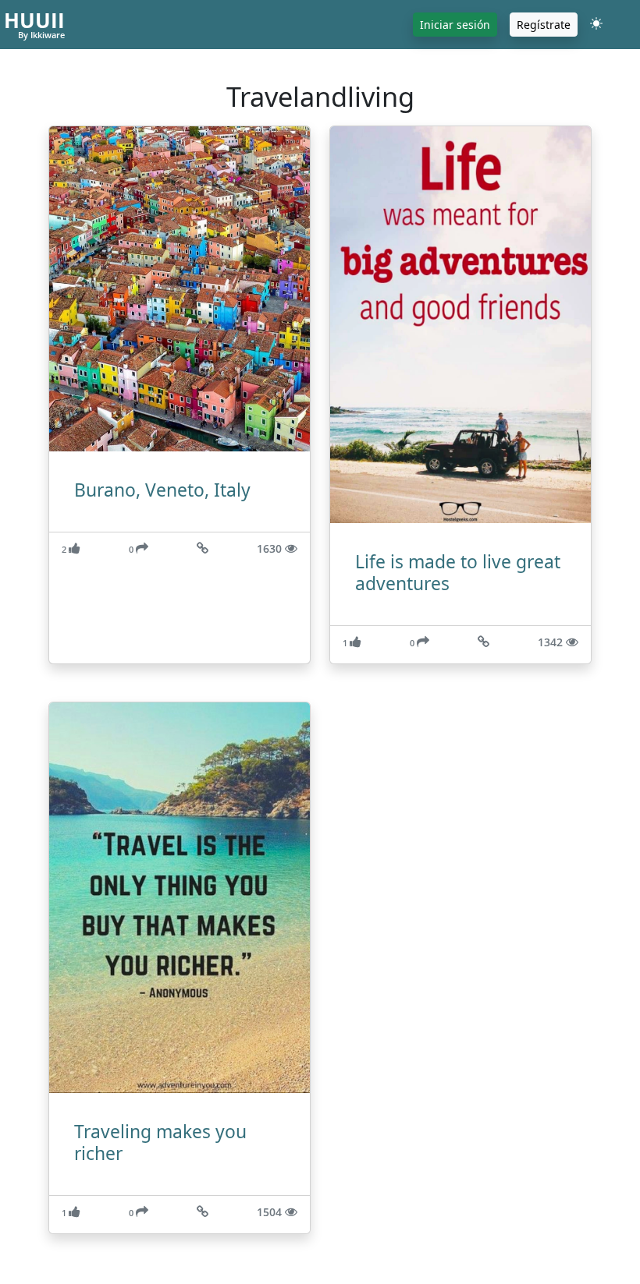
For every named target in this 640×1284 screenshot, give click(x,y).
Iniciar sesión (455, 24)
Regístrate (544, 24)
